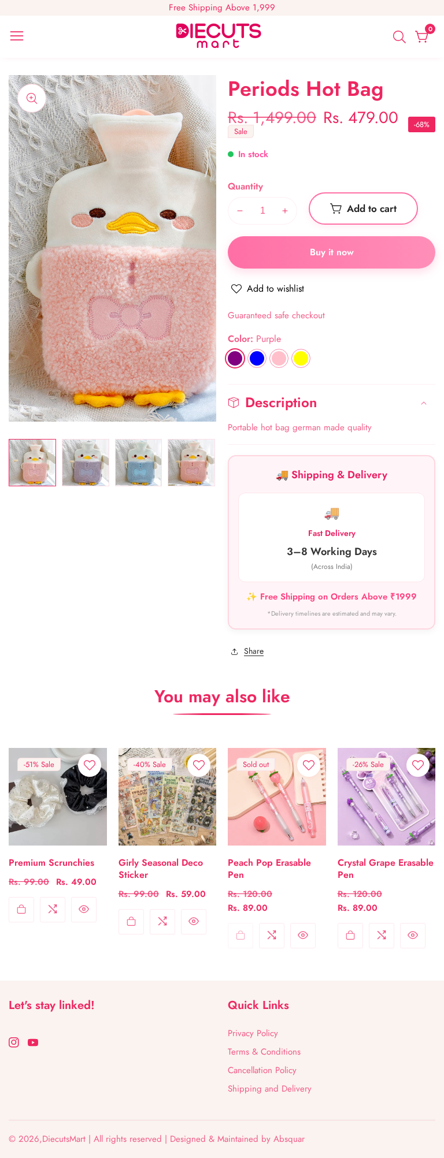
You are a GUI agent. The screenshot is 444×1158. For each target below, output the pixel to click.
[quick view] (84, 909)
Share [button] (254, 651)
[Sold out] (240, 935)
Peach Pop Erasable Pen (269, 869)
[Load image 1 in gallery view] (32, 462)
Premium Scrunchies (51, 863)
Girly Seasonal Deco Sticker (161, 869)
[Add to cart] (21, 909)
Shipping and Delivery (270, 1088)
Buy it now (332, 252)
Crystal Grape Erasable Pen (386, 869)
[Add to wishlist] (89, 765)
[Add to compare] (52, 909)
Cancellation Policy (262, 1070)
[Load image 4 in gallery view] (191, 462)
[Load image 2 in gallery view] (85, 462)
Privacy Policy (253, 1033)
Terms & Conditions (264, 1051)
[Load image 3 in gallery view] (138, 462)
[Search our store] (401, 37)
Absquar (289, 1139)
